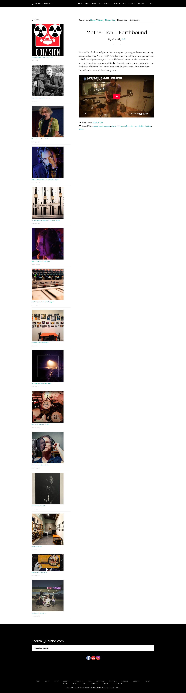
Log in (118, 687)
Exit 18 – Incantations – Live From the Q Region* (45, 179)
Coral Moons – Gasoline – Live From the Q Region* (46, 220)
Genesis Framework (98, 687)
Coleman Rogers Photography (40, 342)
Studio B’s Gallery (37, 546)
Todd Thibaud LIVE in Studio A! (40, 98)
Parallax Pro (84, 687)
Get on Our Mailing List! (38, 506)
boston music (104, 126)
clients (114, 126)
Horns (120, 126)
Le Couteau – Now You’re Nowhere (41, 383)
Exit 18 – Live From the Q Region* (41, 261)
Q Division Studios (42, 3)
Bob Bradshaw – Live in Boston (40, 465)
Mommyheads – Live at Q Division (41, 139)
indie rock (128, 126)
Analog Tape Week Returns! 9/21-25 (42, 57)
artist (95, 126)
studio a (148, 126)
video (81, 129)
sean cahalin (138, 126)
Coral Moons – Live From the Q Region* (43, 302)
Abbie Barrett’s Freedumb (39, 572)
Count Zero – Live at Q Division (40, 424)
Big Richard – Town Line (38, 613)
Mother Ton (98, 122)
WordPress (110, 687)
